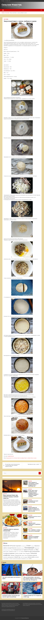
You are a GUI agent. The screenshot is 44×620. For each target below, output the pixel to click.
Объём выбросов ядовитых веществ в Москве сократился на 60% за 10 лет (34, 509)
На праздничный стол (18, 549)
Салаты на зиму (18, 553)
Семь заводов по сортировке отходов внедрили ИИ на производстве (33, 484)
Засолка (14, 548)
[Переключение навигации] (3, 10)
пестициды (25, 557)
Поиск (40, 473)
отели (21, 557)
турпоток (27, 558)
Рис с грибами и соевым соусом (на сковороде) (34, 530)
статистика (11, 558)
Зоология (19, 547)
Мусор (12, 549)
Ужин (26, 555)
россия (37, 557)
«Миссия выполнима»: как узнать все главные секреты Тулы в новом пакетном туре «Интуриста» (32, 578)
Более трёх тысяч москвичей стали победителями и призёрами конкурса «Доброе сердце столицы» (33, 493)
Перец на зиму (5, 551)
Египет (29, 545)
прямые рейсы (31, 557)
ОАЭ (34, 549)
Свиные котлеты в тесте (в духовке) (34, 517)
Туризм (4, 562)
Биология (6, 545)
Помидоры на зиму (12, 551)
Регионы (22, 551)
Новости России (28, 549)
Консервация (29, 548)
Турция (23, 555)
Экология (5, 493)
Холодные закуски (32, 555)
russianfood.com (11, 456)
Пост (17, 551)
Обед (37, 549)
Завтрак (32, 545)
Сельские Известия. (12, 5)
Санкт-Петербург (26, 553)
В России (12, 545)
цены (30, 558)
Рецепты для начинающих (32, 551)
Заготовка (6, 19)
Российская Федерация (9, 553)
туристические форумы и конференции (19, 558)
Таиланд (12, 555)
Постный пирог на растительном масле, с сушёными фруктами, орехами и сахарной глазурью (12, 465)
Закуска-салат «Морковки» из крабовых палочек (34, 524)
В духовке (18, 545)
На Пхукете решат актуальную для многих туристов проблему (11, 596)
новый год (17, 557)
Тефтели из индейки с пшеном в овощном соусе (33, 538)
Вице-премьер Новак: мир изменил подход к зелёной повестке (10, 497)
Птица (19, 551)
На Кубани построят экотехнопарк (33, 501)
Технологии (18, 555)
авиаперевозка (11, 557)
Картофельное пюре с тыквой (33, 464)
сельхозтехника (6, 558)
